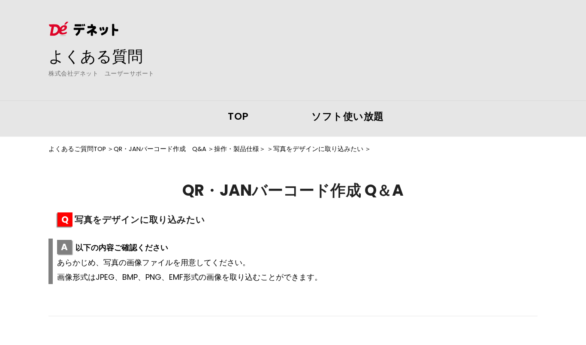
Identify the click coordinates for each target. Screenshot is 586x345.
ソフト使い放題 (347, 116)
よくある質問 (95, 56)
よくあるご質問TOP (77, 149)
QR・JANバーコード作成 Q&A (160, 149)
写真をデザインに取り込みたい (318, 149)
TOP (238, 116)
